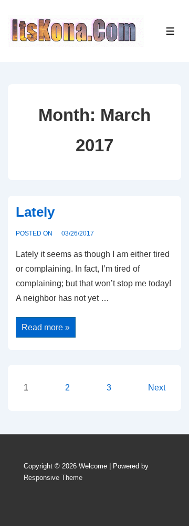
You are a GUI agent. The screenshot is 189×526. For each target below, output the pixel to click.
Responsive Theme (53, 478)
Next (156, 387)
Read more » (45, 325)
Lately (35, 212)
